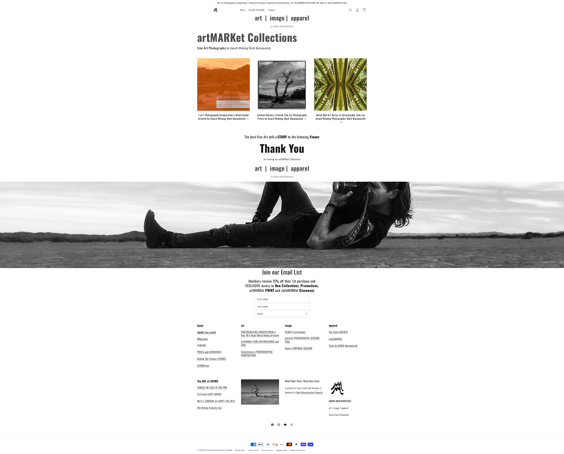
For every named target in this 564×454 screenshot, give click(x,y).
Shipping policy (281, 450)
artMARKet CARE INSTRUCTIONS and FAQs (260, 343)
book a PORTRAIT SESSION (298, 348)
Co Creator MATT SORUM (209, 394)
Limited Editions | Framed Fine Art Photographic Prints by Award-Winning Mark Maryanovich (282, 116)
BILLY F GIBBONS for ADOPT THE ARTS (216, 401)
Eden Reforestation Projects (309, 392)
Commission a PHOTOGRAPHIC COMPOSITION (257, 353)
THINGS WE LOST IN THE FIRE (212, 387)
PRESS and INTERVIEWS (209, 352)
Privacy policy (253, 450)
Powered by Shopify (225, 450)
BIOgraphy (202, 339)
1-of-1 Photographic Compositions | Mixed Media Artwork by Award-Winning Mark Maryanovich (223, 116)
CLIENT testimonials (295, 332)
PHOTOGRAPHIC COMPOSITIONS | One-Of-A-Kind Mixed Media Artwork (260, 333)
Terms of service (267, 450)
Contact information (297, 450)
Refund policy (240, 450)
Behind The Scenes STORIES (211, 359)
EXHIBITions (203, 365)
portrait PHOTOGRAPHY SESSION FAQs (302, 339)
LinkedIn (201, 345)
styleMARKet (335, 339)
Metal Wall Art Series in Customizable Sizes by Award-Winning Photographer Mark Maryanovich (340, 116)
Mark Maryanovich (211, 450)
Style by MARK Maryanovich (343, 346)
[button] (350, 9)
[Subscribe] (306, 313)
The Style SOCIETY (338, 332)
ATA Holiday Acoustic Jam (209, 407)
